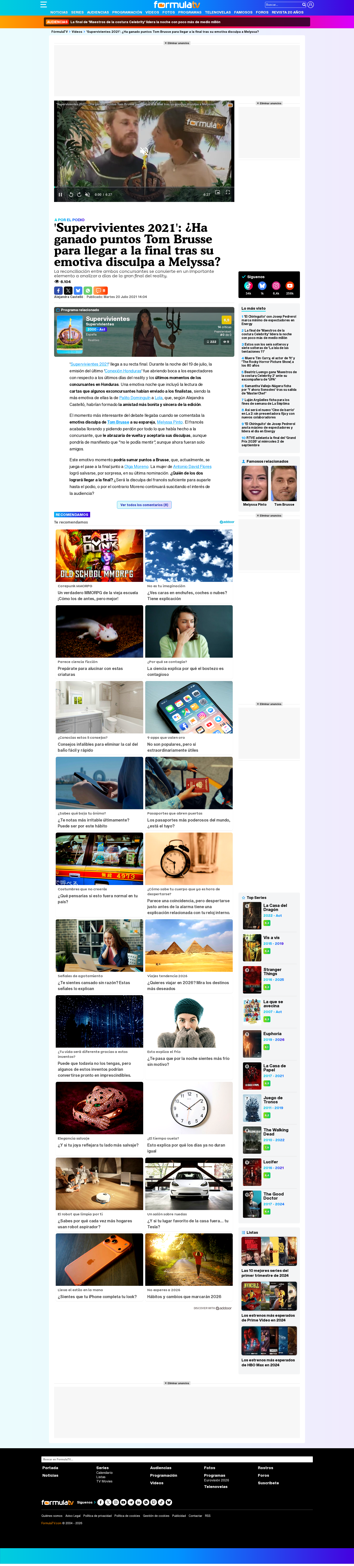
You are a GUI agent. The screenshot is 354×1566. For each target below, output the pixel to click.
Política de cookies (127, 1515)
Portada (50, 1467)
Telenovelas (218, 12)
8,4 (267, 951)
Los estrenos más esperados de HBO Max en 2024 (268, 1362)
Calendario (104, 1472)
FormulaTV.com (51, 1523)
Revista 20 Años (288, 12)
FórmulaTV (59, 31)
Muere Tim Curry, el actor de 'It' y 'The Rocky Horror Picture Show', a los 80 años (268, 362)
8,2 (267, 1115)
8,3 (267, 923)
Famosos (243, 12)
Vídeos (152, 12)
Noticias (59, 12)
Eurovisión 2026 (216, 1480)
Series (77, 12)
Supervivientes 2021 (89, 364)
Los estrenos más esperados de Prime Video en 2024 (268, 1318)
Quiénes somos (51, 1515)
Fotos (168, 12)
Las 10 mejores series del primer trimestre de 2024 (265, 1273)
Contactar (195, 1515)
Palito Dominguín (135, 398)
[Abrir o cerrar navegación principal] (43, 4)
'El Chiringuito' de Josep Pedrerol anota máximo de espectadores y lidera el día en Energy (268, 427)
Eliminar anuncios (178, 43)
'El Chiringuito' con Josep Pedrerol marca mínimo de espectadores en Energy (269, 320)
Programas (190, 12)
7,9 (267, 1147)
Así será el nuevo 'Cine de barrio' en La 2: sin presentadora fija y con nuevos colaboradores (268, 413)
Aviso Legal (73, 1515)
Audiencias (98, 12)
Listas (101, 1476)
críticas (224, 327)
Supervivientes (108, 318)
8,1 (266, 1047)
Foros (262, 12)
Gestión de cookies (156, 1515)
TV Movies (104, 1481)
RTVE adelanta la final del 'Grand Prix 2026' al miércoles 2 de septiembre (269, 441)
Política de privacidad (97, 1515)
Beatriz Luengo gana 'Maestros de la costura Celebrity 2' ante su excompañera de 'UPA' (269, 375)
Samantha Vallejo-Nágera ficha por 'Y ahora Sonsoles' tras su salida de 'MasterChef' (269, 389)
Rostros (265, 1467)
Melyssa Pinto (170, 422)
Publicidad (179, 1515)
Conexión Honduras (123, 371)
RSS (208, 1515)
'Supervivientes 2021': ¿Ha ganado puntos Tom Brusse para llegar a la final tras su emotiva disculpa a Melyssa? (172, 31)
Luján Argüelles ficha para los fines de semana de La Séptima (265, 401)
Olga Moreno (136, 466)
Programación (127, 12)
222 (213, 341)
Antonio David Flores (192, 466)
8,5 (267, 1083)
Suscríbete (268, 1483)
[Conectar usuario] (310, 4)
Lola (158, 398)
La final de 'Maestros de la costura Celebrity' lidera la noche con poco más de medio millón (133, 21)
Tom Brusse (118, 422)
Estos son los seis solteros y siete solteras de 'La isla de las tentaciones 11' (265, 348)
